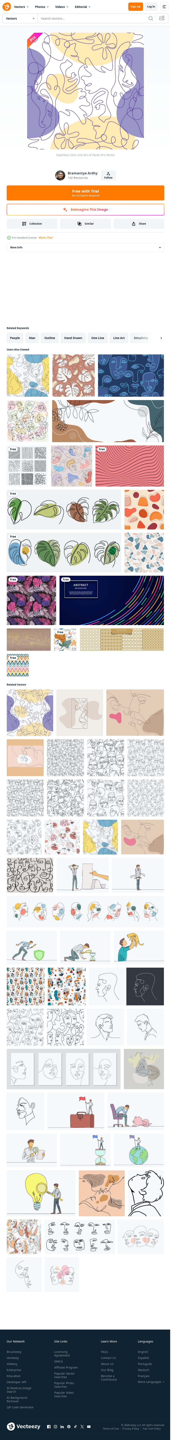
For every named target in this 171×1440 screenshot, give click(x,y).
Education (14, 1376)
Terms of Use (111, 1431)
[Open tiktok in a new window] (75, 1430)
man (32, 338)
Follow (108, 177)
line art (119, 338)
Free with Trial (85, 193)
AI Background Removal (17, 1399)
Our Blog (105, 1370)
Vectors (19, 7)
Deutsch (140, 1370)
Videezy (12, 1364)
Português (142, 1364)
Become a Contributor (107, 1377)
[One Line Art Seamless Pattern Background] (71, 466)
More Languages (146, 1382)
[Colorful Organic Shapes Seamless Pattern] (144, 509)
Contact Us (106, 1358)
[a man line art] (146, 1193)
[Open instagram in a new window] (55, 1430)
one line (97, 338)
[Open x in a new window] (82, 1430)
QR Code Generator (14, 1409)
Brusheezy (14, 1352)
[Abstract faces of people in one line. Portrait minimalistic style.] (144, 1069)
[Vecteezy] (7, 7)
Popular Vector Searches (63, 1375)
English (140, 1352)
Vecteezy (13, 1358)
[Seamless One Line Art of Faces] (30, 712)
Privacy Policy (131, 1431)
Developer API (16, 1382)
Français (140, 1376)
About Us (105, 1364)
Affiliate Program (65, 1367)
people (15, 338)
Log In (151, 6)
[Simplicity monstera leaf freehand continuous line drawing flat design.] (64, 509)
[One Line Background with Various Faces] (28, 421)
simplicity (141, 338)
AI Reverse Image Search (19, 1390)
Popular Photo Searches (63, 1385)
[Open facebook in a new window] (48, 1430)
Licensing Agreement (61, 1353)
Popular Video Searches (63, 1394)
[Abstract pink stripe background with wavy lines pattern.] (130, 466)
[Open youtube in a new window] (89, 1430)
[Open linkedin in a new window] (62, 1430)
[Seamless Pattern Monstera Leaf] (73, 375)
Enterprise (14, 1370)
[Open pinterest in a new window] (68, 1430)
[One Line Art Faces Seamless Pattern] (131, 375)
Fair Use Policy (152, 1431)
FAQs (102, 1352)
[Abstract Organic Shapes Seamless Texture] (144, 552)
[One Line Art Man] (28, 375)
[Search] (150, 18)
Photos (40, 7)
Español (140, 1358)
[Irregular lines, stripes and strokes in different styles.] (27, 466)
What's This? (45, 237)
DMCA (57, 1361)
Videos (60, 7)
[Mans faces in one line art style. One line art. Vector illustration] (126, 986)
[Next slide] (154, 338)
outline (49, 338)
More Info (16, 247)
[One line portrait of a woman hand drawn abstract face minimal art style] (25, 1111)
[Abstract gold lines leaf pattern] (29, 639)
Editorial (81, 7)
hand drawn (73, 338)
